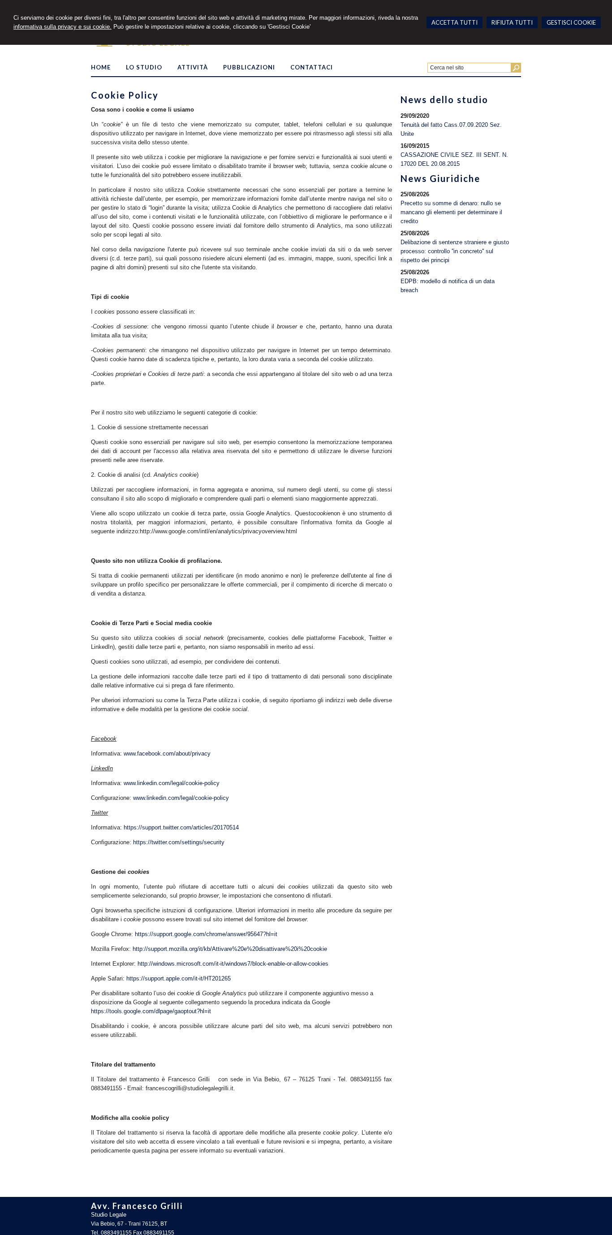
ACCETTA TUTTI (454, 22)
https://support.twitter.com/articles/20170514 (181, 827)
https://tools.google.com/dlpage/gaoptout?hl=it (151, 1011)
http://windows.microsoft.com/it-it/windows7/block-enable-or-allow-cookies (233, 963)
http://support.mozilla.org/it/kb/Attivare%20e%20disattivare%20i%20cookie (230, 949)
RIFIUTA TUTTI (512, 22)
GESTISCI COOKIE (571, 22)
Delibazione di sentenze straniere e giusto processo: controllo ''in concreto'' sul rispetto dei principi (455, 251)
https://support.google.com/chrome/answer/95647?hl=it (206, 934)
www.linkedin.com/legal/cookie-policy (172, 783)
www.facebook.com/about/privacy (167, 753)
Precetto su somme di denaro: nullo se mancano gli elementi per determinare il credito (451, 212)
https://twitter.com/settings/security (178, 842)
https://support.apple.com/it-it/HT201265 (178, 978)
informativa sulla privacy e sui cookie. (62, 26)
